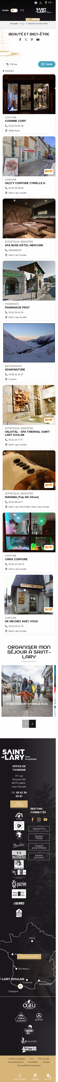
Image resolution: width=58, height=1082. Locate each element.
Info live (47, 1079)
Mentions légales (17, 1059)
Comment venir (29, 956)
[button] (25, 724)
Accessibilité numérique (29, 1065)
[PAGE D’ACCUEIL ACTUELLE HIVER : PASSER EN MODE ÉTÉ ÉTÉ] (14, 10)
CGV (32, 1059)
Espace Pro (39, 828)
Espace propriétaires (39, 846)
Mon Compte (19, 1079)
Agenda (35, 1079)
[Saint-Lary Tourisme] (43, 10)
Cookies (46, 1062)
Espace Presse (39, 837)
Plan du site (43, 1059)
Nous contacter (19, 804)
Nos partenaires (15, 1062)
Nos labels (33, 1062)
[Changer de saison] (15, 10)
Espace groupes (39, 856)
